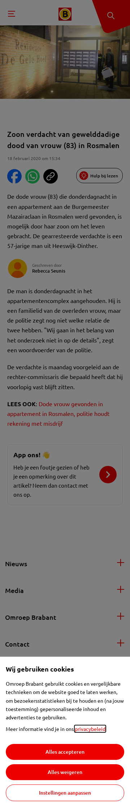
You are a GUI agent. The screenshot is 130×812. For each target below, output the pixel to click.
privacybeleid (90, 728)
